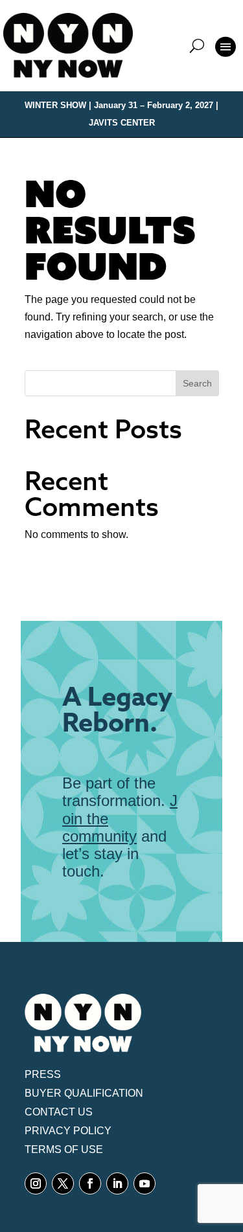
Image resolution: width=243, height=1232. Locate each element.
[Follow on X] (63, 1183)
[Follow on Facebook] (90, 1183)
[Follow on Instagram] (36, 1183)
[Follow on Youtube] (144, 1183)
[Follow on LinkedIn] (117, 1183)
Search (197, 383)
